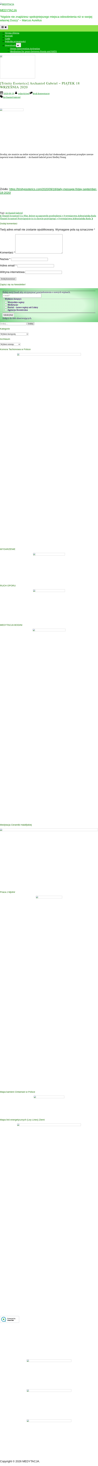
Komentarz (7, 252)
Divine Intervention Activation (25, 48)
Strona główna (12, 33)
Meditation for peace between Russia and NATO (33, 51)
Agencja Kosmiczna (17, 310)
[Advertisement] (49, 1341)
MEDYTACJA (8, 10)
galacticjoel (24, 93)
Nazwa (5, 259)
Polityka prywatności (15, 41)
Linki (7, 38)
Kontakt (9, 35)
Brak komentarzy (41, 93)
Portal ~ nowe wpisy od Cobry (22, 307)
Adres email (8, 265)
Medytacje (12, 305)
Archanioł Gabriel (11, 97)
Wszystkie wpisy (15, 302)
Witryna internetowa (12, 272)
